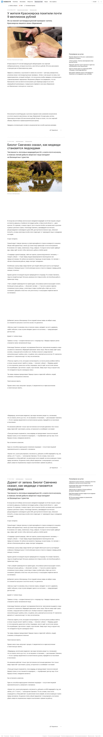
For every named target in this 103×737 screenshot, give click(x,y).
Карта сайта (98, 736)
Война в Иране (13, 5)
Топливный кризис (30, 5)
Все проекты (17, 736)
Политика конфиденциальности (67, 736)
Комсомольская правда (22, 9)
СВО (21, 5)
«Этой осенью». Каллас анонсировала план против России (81, 61)
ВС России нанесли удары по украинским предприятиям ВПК (80, 498)
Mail (2, 736)
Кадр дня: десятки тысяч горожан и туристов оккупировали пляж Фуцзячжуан (81, 65)
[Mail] (2, 1)
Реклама (12, 736)
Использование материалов (81, 736)
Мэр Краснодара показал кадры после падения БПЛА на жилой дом (82, 494)
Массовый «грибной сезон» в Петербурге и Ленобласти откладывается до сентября (81, 73)
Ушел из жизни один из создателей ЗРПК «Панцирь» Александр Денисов (80, 69)
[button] (34, 42)
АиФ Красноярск (19, 141)
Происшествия (33, 9)
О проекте (45, 736)
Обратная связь (91, 736)
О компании (6, 736)
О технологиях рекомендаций (54, 736)
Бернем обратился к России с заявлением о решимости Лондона (81, 57)
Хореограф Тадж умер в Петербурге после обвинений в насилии (81, 486)
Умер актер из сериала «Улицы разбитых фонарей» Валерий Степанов (80, 490)
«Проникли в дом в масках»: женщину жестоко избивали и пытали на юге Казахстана (82, 482)
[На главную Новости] (7, 1)
